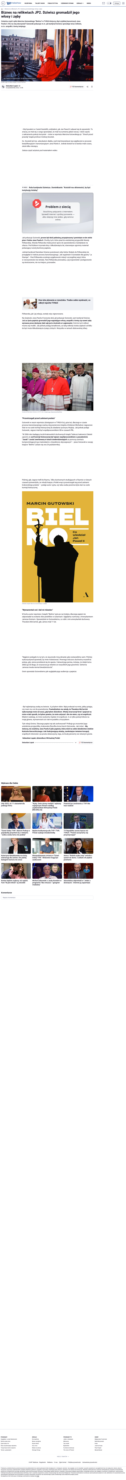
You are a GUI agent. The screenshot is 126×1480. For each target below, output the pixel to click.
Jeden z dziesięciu (68, 1439)
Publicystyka (53, 3)
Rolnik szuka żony (5, 1441)
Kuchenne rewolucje (68, 1448)
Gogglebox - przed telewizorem (9, 1439)
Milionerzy (66, 1441)
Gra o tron (34, 1445)
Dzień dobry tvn (5, 1443)
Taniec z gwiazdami (6, 1450)
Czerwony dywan (67, 3)
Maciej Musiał (98, 1450)
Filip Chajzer (98, 1448)
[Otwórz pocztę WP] (103, 3)
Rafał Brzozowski (99, 1441)
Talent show (40, 3)
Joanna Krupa (98, 1445)
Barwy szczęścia (36, 1441)
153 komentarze (77, 87)
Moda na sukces (36, 1448)
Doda (96, 1443)
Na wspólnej (35, 1439)
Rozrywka (28, 3)
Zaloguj (116, 3)
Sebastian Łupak (12, 86)
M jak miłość (35, 1443)
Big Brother (66, 1445)
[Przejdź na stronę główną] (3, 5)
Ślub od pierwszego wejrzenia (8, 1445)
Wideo (89, 3)
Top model (66, 1443)
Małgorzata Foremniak (101, 1439)
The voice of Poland (68, 1450)
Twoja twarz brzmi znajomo (8, 1448)
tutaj (38, 1476)
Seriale (79, 3)
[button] (109, 3)
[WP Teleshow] (16, 3)
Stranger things (36, 1450)
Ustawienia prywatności (89, 1462)
